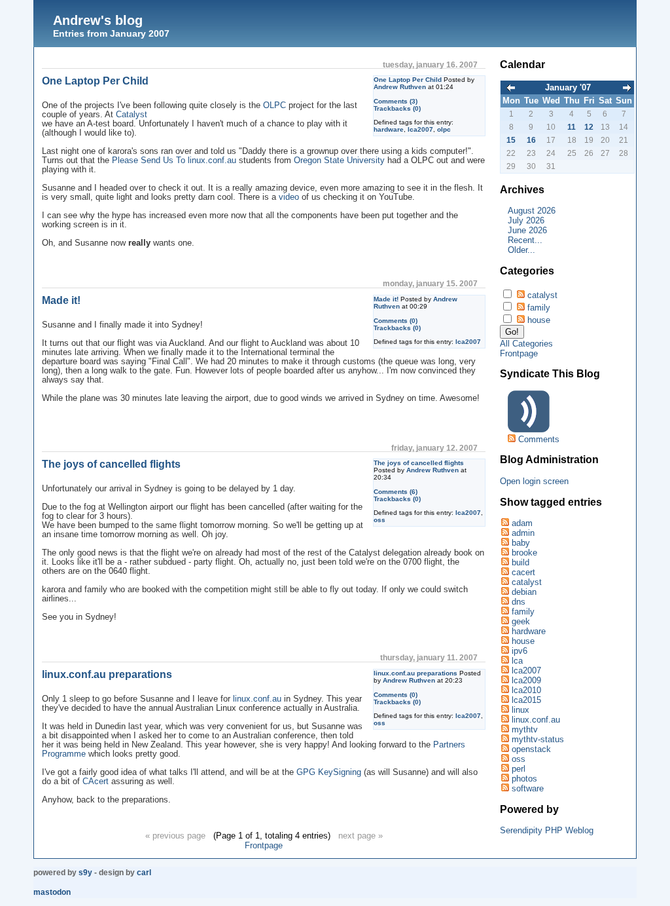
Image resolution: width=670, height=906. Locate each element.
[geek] (504, 621)
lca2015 (526, 700)
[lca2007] (504, 670)
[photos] (504, 778)
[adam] (504, 523)
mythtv (525, 729)
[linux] (504, 710)
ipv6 (519, 651)
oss (379, 519)
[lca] (504, 661)
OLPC (274, 105)
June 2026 (527, 230)
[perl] (504, 769)
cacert (523, 572)
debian (524, 592)
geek (521, 621)
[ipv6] (504, 651)
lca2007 (420, 129)
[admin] (504, 533)
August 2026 (531, 211)
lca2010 (526, 690)
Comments (538, 439)
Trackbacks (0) (397, 108)
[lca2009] (504, 680)
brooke (524, 552)
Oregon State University (339, 160)
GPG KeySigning (328, 772)
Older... (521, 250)
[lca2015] (504, 700)
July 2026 (526, 220)
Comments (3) (395, 101)
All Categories (526, 344)
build (520, 562)
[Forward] (627, 89)
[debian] (504, 592)
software (528, 788)
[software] (504, 788)
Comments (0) (395, 320)
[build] (504, 562)
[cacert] (504, 572)
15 (511, 140)
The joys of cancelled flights (419, 462)
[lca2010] (504, 690)
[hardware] (504, 631)
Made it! (386, 299)
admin (523, 533)
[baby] (504, 543)
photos (524, 778)
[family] (504, 611)
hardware (389, 129)
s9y (85, 872)
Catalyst (131, 114)
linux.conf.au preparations (415, 673)
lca (517, 661)
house (538, 320)
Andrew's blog (98, 20)
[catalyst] (504, 582)
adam (522, 523)
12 (588, 127)
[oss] (504, 759)
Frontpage (264, 845)
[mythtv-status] (504, 739)
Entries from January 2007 (111, 33)
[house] (504, 641)
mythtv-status (538, 739)
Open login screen (534, 481)
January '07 (568, 87)
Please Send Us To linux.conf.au (174, 160)
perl (518, 769)
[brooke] (504, 552)
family (538, 307)
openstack (531, 749)
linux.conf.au (257, 699)
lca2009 (526, 680)
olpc (444, 129)
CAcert (95, 781)
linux (520, 710)
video (289, 197)
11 (571, 127)
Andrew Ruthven (400, 86)
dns (518, 602)
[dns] (504, 602)
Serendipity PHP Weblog (546, 830)
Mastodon (52, 892)
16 (531, 140)
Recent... (525, 240)
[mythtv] (504, 729)
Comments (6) (395, 491)
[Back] (511, 89)
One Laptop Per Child (408, 79)
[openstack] (504, 749)
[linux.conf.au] (504, 720)
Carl (144, 872)
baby (521, 543)
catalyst (542, 295)
